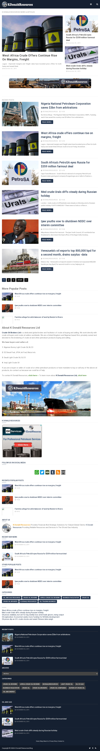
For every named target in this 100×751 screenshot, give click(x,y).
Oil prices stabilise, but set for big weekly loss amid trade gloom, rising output (33, 615)
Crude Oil (85, 598)
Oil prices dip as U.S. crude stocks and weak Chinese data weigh (27, 619)
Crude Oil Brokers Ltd (11, 333)
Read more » (47, 122)
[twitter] (89, 748)
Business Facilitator (71, 598)
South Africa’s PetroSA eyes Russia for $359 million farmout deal (80, 37)
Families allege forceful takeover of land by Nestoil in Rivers (39, 317)
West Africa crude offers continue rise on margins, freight (38, 294)
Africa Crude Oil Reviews (50, 598)
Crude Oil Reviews (30, 598)
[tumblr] (93, 748)
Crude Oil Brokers (10, 601)
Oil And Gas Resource (11, 598)
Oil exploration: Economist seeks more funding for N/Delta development (31, 617)
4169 (20, 280)
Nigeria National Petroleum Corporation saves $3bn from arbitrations (42, 634)
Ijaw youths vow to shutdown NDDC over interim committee (38, 305)
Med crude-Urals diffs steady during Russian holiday (23, 612)
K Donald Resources (28, 601)
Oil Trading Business (48, 601)
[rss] (95, 748)
